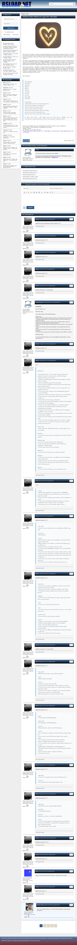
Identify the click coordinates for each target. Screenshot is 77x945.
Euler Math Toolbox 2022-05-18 (30, 178)
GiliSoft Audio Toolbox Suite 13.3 (30, 170)
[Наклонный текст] (26, 192)
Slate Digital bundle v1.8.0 (67, 131)
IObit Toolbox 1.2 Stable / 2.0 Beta (31, 176)
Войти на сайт (11, 28)
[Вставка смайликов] (42, 192)
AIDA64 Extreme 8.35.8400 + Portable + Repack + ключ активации (9, 61)
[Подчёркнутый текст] (29, 192)
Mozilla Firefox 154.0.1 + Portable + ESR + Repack (9, 44)
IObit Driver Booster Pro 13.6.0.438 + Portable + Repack (9, 71)
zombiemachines (39, 302)
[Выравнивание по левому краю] (34, 192)
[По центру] (36, 192)
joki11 (36, 871)
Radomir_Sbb (40, 905)
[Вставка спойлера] (52, 192)
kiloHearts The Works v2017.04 (30, 172)
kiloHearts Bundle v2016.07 (29, 174)
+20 (26, 140)
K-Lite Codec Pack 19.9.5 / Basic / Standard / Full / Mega (10, 74)
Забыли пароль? (6, 34)
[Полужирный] (24, 192)
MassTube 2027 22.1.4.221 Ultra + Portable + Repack (10, 54)
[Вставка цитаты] (47, 192)
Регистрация (15, 34)
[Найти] (73, 4)
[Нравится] (28, 140)
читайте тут (55, 157)
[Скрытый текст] (45, 192)
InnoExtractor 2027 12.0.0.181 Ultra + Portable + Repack (10, 64)
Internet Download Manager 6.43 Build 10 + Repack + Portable (10, 51)
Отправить (30, 207)
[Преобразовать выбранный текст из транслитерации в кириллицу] (50, 192)
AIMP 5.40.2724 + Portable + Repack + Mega (9, 68)
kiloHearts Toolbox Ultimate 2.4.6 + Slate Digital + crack (40, 131)
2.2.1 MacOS (26, 132)
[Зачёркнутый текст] (31, 192)
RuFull (36, 219)
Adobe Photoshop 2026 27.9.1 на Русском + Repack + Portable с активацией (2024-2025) (10, 47)
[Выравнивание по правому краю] (39, 192)
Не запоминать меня (9, 32)
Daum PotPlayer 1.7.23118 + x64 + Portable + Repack (10, 57)
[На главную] (21, 4)
